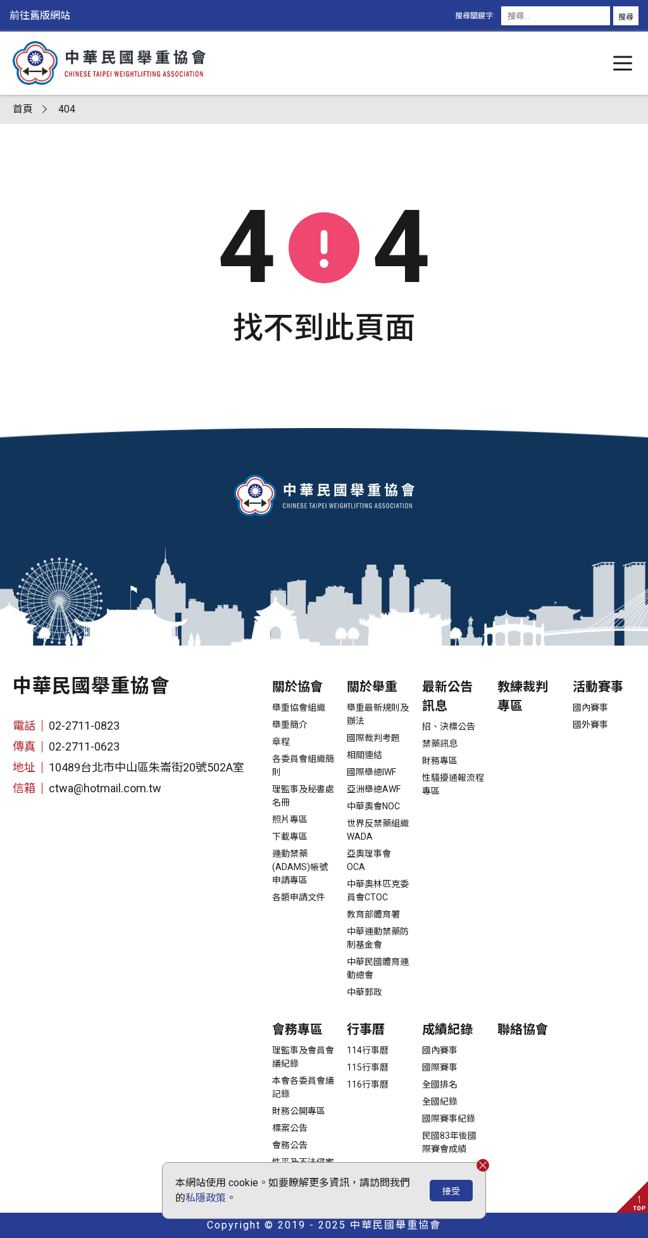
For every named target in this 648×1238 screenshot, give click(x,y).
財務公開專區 (298, 1111)
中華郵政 (364, 992)
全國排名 (440, 1084)
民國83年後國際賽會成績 (449, 1142)
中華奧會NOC (373, 806)
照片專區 (290, 819)
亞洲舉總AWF (374, 789)
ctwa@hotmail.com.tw (105, 788)
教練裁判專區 (522, 696)
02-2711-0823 (84, 725)
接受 (451, 1191)
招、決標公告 (448, 726)
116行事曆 (368, 1084)
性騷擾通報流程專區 (453, 784)
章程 (281, 742)
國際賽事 (440, 1067)
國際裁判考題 (373, 738)
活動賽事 (598, 686)
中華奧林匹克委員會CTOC (378, 890)
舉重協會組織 (298, 707)
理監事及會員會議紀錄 (303, 1057)
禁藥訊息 (440, 744)
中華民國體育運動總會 (378, 968)
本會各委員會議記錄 (303, 1087)
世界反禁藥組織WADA (378, 830)
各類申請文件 (298, 897)
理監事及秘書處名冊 (303, 795)
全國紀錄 (440, 1101)
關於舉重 (372, 686)
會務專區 (297, 1029)
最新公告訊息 (447, 696)
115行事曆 (368, 1067)
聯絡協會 (522, 1029)
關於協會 (297, 686)
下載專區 (290, 836)
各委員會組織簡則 (303, 765)
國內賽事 (590, 707)
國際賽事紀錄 (448, 1118)
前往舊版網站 (39, 15)
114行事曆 (368, 1050)
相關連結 (364, 755)
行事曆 (366, 1029)
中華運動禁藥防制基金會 (378, 938)
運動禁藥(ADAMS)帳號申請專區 (300, 867)
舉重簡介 (290, 725)
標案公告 (290, 1128)
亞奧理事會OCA (369, 860)
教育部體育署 (373, 914)
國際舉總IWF (371, 772)
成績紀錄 (447, 1029)
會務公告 (290, 1145)
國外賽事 (590, 725)
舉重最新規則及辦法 (378, 714)
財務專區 (440, 761)
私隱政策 (205, 1198)
